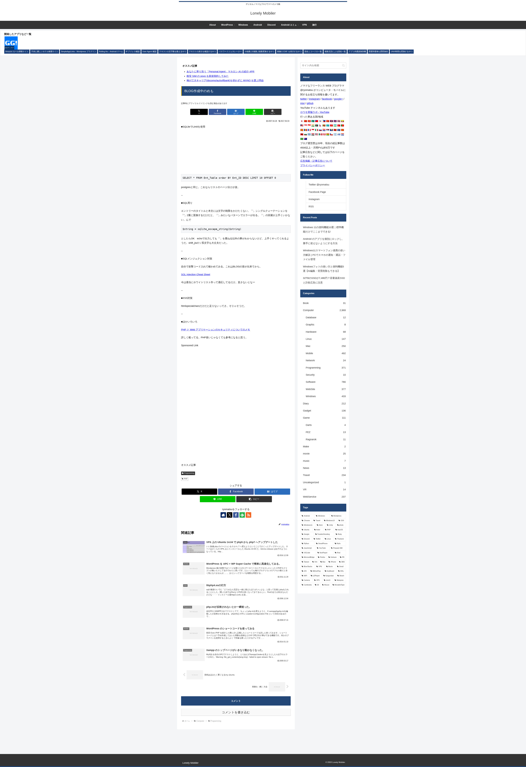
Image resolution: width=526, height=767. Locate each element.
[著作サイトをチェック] (223, 515)
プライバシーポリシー (312, 165)
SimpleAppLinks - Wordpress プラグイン (78, 51)
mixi (302, 103)
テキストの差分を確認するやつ (202, 51)
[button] (272, 112)
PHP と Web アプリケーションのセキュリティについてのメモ (215, 329)
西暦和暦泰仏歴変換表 (378, 51)
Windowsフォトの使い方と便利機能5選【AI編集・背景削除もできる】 (323, 268)
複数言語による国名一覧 (335, 51)
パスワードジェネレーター (230, 51)
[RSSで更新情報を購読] (248, 515)
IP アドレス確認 (133, 51)
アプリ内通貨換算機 (357, 51)
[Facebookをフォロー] (236, 515)
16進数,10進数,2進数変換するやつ (259, 51)
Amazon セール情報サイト (16, 51)
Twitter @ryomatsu (319, 184)
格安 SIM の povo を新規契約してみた (208, 76)
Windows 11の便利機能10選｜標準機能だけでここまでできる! (323, 229)
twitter (303, 99)
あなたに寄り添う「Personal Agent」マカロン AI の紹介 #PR (220, 71)
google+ (338, 99)
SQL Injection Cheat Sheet (195, 274)
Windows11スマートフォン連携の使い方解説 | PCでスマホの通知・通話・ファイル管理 (324, 255)
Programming (189, 473)
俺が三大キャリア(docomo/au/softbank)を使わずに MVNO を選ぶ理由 (225, 80)
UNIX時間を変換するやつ (402, 51)
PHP (185, 479)
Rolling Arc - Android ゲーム (111, 51)
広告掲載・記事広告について (316, 161)
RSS (311, 206)
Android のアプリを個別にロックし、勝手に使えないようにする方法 (323, 241)
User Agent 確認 (149, 51)
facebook (327, 99)
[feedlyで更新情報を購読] (242, 515)
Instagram (314, 99)
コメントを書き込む (236, 712)
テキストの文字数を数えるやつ (172, 51)
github (310, 103)
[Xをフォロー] (229, 515)
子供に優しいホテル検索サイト (44, 51)
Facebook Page (317, 192)
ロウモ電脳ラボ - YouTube (314, 112)
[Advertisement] (236, 151)
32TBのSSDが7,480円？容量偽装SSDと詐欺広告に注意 (324, 280)
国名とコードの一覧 (313, 51)
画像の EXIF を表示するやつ (289, 51)
